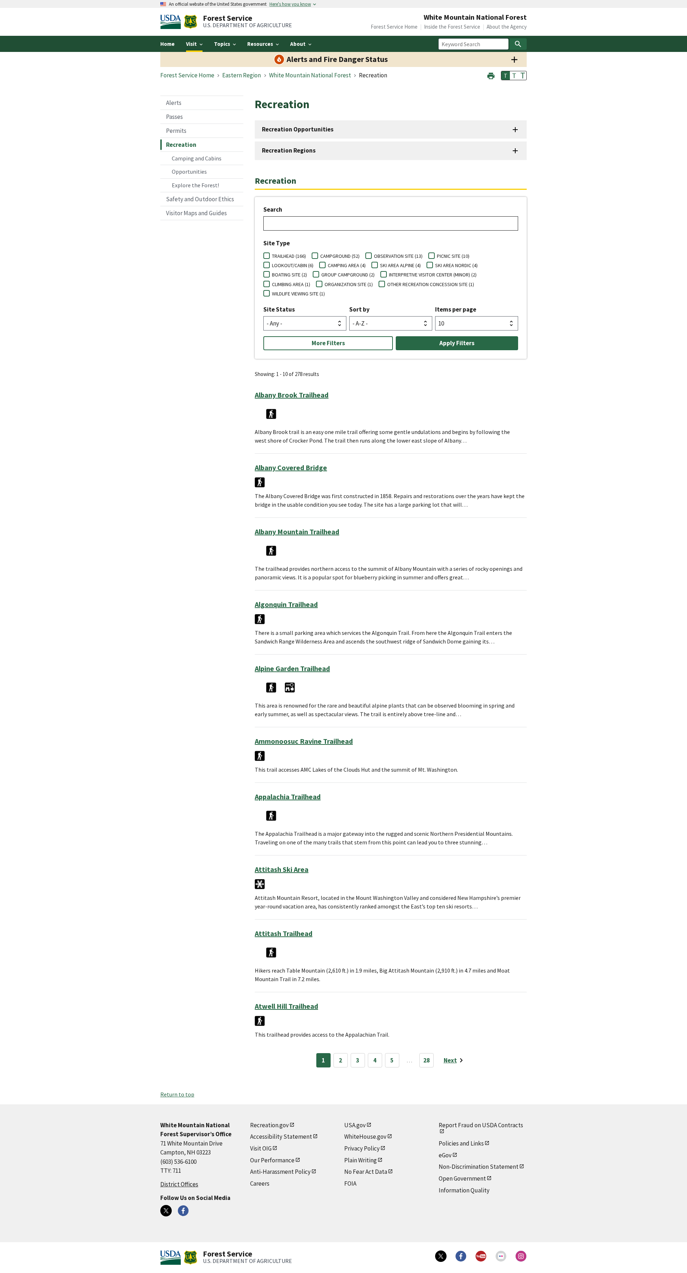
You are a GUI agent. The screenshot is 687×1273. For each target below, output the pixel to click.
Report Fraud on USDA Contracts (481, 1125)
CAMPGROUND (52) (340, 256)
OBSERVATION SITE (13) (398, 256)
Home (167, 43)
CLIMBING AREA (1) (291, 284)
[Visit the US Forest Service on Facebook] (461, 1256)
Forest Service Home (394, 26)
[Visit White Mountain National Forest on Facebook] (183, 1210)
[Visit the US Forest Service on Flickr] (501, 1256)
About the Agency (507, 26)
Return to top (177, 1094)
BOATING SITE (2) (289, 274)
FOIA (350, 1183)
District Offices (179, 1184)
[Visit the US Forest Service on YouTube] (481, 1256)
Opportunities (189, 171)
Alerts (173, 103)
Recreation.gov (269, 1125)
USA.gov (355, 1125)
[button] (491, 75)
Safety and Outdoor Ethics (200, 199)
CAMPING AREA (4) (347, 265)
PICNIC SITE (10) (453, 256)
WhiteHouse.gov (365, 1137)
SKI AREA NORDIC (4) (456, 265)
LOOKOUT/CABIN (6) (292, 265)
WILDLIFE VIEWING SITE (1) (298, 293)
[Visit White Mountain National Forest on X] (166, 1210)
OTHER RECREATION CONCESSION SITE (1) (430, 284)
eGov (445, 1155)
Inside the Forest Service (452, 26)
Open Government (462, 1178)
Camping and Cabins (196, 158)
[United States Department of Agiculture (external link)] (172, 22)
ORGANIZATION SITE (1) (349, 284)
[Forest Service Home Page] (190, 22)
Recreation (181, 145)
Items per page (455, 309)
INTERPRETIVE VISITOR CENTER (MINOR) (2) (433, 274)
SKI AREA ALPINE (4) (400, 265)
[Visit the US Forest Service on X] (441, 1256)
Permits (176, 131)
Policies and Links (461, 1143)
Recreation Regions (289, 150)
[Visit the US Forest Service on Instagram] (521, 1256)
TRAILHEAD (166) (289, 256)
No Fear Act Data (365, 1172)
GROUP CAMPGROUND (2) (348, 274)
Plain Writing (360, 1160)
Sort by (359, 309)
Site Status (279, 309)
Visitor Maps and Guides (196, 213)
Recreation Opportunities (297, 129)
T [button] (505, 75)
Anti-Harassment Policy (280, 1172)
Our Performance (272, 1160)
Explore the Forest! (195, 185)
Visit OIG (261, 1148)
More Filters (328, 343)
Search (272, 209)
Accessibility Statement (281, 1137)
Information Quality (464, 1190)
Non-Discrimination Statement (478, 1167)
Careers (259, 1183)
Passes (174, 117)
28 (426, 1060)
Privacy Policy (362, 1148)
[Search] (518, 44)
